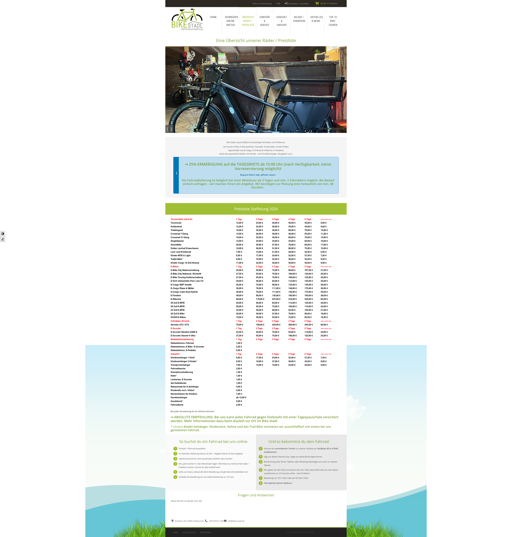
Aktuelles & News (316, 19)
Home (213, 17)
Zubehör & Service (264, 21)
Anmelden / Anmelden (298, 3)
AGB (278, 3)
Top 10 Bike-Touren (333, 21)
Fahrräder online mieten (231, 21)
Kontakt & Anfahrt (282, 21)
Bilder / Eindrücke (299, 19)
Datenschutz (189, 532)
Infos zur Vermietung (262, 3)
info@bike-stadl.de (236, 521)
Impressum (205, 532)
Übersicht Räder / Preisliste (248, 21)
